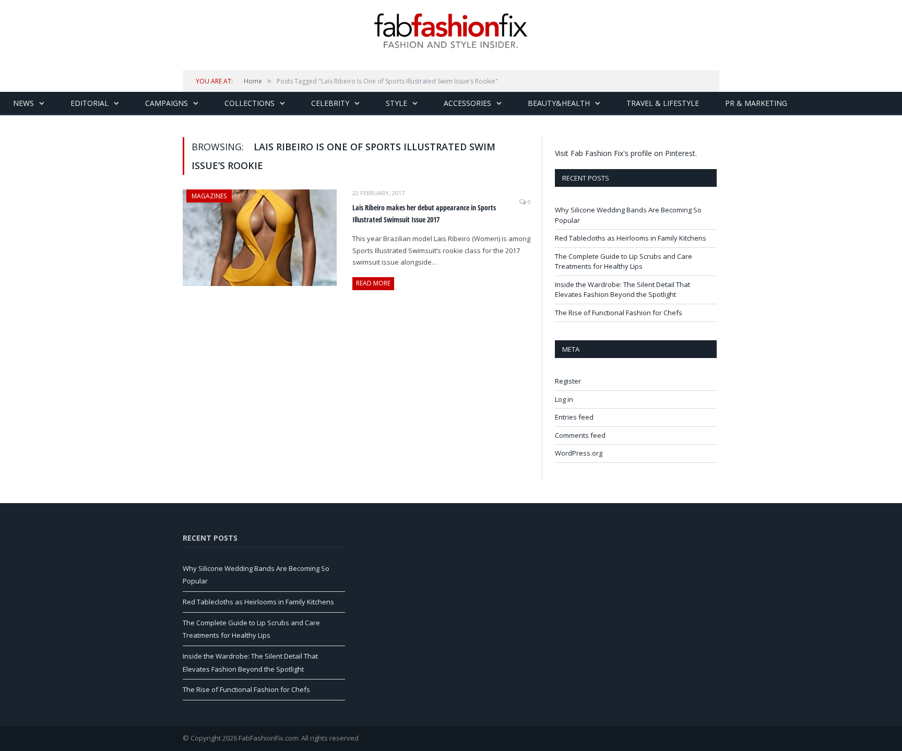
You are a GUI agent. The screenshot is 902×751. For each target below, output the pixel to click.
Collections (249, 103)
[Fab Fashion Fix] (451, 31)
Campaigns (166, 103)
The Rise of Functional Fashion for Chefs (618, 312)
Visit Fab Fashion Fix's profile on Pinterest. (626, 153)
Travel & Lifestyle (662, 103)
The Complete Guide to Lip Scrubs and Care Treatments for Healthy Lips (623, 261)
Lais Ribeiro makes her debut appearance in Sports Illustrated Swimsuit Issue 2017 (424, 213)
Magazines (209, 196)
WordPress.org (578, 453)
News (23, 103)
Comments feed (580, 435)
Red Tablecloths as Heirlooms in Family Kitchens (630, 238)
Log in (564, 399)
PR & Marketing (756, 103)
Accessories (467, 103)
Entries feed (574, 417)
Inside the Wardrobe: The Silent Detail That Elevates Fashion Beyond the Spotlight (622, 290)
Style (396, 103)
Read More (373, 283)
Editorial (89, 103)
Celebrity (330, 103)
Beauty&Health (559, 103)
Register (568, 381)
